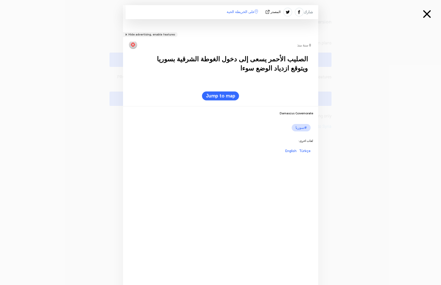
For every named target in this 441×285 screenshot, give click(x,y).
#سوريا (301, 128)
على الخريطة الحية (241, 12)
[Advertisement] (220, 189)
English (291, 151)
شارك (308, 12)
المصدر (276, 12)
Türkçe (305, 151)
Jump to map (220, 96)
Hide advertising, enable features (151, 34)
